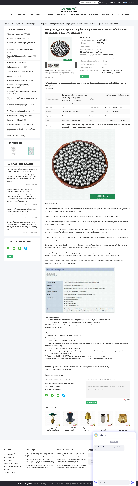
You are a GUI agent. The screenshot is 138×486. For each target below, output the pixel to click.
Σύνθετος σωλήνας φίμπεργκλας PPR (22, 43)
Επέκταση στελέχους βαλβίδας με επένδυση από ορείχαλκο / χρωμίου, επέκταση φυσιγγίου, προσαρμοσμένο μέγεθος (105, 429)
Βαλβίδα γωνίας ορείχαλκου (18, 124)
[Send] (132, 482)
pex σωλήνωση (13, 76)
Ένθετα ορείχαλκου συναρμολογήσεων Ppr (93, 367)
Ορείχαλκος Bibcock (15, 120)
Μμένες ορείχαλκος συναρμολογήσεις (22, 98)
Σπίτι (13, 14)
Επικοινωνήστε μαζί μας (99, 14)
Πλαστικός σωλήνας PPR (17, 34)
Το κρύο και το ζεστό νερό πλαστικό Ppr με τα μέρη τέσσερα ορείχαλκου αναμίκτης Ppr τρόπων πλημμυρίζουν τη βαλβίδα (71, 461)
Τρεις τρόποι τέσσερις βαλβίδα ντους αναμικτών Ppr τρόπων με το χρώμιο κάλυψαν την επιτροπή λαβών (70, 455)
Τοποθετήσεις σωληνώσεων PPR (20, 49)
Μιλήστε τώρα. (115, 2)
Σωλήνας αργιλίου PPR (16, 38)
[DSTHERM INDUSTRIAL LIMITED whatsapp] (15, 248)
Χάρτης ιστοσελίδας (11, 472)
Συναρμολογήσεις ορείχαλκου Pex (20, 105)
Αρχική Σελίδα (9, 24)
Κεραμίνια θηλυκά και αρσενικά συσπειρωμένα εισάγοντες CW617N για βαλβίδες (122, 429)
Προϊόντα (22, 14)
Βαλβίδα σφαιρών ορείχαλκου (19, 111)
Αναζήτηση (102, 2)
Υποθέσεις (126, 14)
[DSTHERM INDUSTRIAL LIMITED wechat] (21, 248)
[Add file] (95, 482)
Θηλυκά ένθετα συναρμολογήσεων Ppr (65, 367)
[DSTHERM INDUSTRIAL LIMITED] (69, 9)
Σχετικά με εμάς (35, 14)
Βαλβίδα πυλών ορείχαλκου (18, 116)
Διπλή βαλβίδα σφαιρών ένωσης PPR (21, 56)
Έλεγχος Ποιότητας (78, 14)
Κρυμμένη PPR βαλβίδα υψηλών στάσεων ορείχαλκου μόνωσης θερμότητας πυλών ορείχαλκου (71, 467)
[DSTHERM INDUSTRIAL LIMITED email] (9, 248)
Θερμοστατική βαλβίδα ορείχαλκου (21, 129)
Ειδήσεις (115, 14)
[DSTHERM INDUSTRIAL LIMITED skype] (27, 248)
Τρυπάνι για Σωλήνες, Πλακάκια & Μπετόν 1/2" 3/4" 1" (88, 429)
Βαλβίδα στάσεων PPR (16, 63)
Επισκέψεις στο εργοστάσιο (56, 14)
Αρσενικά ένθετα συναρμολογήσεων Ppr (58, 369)
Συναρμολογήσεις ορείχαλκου (18, 80)
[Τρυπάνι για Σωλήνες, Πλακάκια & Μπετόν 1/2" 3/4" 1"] (87, 418)
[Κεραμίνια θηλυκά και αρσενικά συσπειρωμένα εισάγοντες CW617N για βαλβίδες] (122, 418)
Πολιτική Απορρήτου (24, 484)
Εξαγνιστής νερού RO (15, 136)
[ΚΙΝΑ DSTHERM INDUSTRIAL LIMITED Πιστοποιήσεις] (13, 151)
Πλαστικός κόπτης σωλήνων (18, 71)
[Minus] (132, 435)
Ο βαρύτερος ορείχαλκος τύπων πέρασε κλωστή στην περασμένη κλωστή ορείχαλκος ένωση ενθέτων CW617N (39, 467)
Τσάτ (83, 77)
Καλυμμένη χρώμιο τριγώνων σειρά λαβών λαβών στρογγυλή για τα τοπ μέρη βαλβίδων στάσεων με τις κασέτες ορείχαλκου (39, 461)
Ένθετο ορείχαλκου (31, 24)
